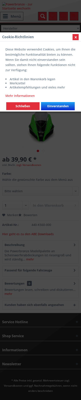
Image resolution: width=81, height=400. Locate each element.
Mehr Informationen (20, 96)
